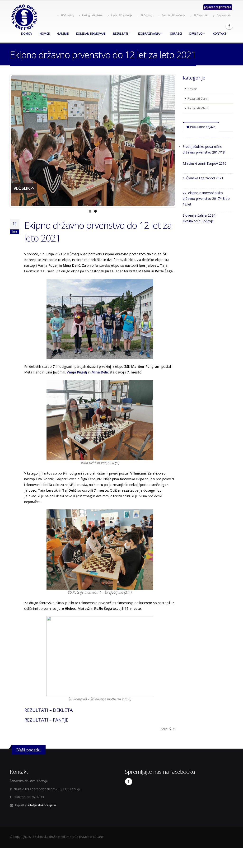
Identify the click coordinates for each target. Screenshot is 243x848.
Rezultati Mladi (197, 108)
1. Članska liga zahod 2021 (203, 178)
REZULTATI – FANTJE (46, 720)
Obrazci (176, 34)
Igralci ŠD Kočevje (121, 15)
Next (182, 140)
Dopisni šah (223, 15)
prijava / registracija (217, 7)
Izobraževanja (149, 34)
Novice (45, 34)
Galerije (63, 34)
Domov (26, 34)
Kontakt (219, 34)
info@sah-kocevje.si (42, 805)
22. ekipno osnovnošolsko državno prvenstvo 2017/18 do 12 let (206, 198)
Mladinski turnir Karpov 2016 (204, 163)
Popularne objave (202, 127)
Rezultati (121, 34)
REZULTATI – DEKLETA (48, 710)
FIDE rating (67, 15)
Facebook (229, 25)
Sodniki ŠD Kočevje (173, 15)
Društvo (196, 34)
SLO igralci (147, 15)
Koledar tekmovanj (91, 34)
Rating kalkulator (92, 15)
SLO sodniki (200, 15)
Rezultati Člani (197, 99)
